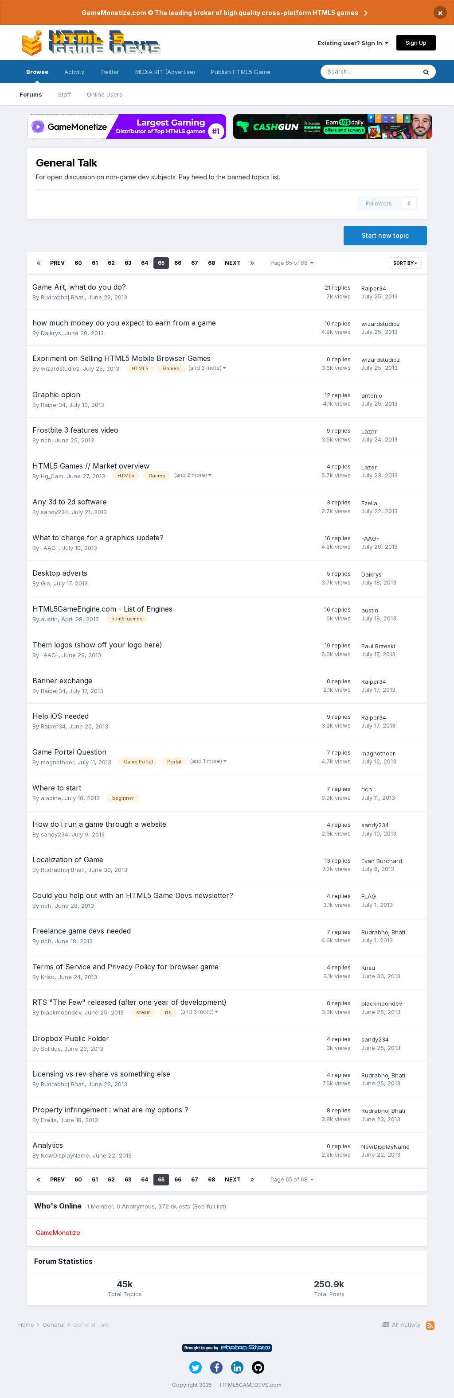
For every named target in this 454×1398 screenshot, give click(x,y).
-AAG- (50, 547)
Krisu (48, 976)
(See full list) (209, 1206)
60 (78, 262)
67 (194, 262)
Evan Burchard (381, 860)
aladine (51, 798)
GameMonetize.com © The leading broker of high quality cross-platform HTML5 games (220, 12)
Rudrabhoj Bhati (63, 297)
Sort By (404, 263)
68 (211, 262)
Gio (45, 583)
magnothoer (57, 762)
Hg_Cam (52, 476)
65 (161, 262)
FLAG (368, 896)
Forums (31, 94)
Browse (37, 71)
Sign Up (416, 42)
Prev (57, 262)
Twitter (109, 71)
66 (177, 262)
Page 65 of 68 (290, 262)
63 (128, 262)
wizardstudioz (380, 323)
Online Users (104, 94)
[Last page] (252, 263)
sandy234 (54, 511)
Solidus (51, 1048)
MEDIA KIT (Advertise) (165, 71)
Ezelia (369, 503)
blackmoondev (61, 1012)
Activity (74, 71)
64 (144, 262)
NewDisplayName (65, 1155)
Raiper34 (373, 288)
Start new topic (385, 235)
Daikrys (51, 333)
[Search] (426, 72)
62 (111, 262)
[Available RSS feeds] (430, 1326)
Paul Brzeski (378, 646)
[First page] (38, 263)
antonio (371, 395)
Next (233, 262)
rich (46, 440)
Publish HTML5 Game (240, 71)
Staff (64, 94)
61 (95, 262)
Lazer (369, 431)
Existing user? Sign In (351, 42)
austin (49, 619)
